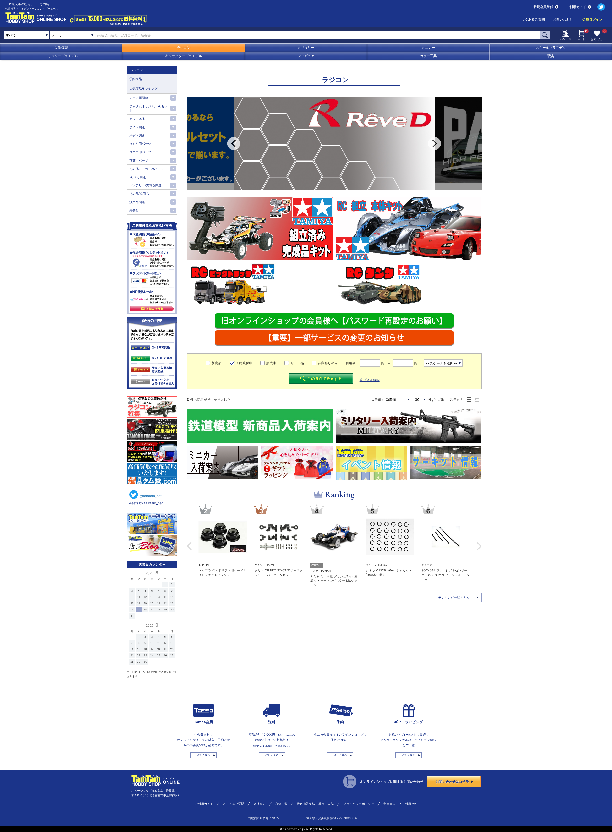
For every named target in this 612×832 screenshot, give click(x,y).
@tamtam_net (151, 496)
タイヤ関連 (137, 127)
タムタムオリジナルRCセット (148, 108)
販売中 (271, 363)
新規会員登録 (543, 7)
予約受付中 (244, 363)
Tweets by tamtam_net (145, 503)
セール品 (297, 363)
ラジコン (183, 47)
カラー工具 (428, 56)
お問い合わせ (563, 19)
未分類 (134, 210)
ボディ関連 (137, 135)
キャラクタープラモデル (183, 56)
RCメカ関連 (137, 177)
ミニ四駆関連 (138, 98)
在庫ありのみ (328, 363)
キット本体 (137, 119)
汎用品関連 (137, 202)
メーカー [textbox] (58, 35)
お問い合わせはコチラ (452, 781)
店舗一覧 (281, 803)
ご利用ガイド (576, 7)
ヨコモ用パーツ (140, 152)
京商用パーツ (138, 160)
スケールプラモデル (551, 47)
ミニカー (428, 47)
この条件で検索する (324, 378)
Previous (233, 143)
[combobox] (72, 35)
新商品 (217, 363)
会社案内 (259, 803)
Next (434, 143)
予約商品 (135, 79)
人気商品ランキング (143, 89)
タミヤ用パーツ (140, 144)
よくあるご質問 (533, 19)
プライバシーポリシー (358, 803)
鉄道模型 (61, 47)
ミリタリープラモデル (61, 56)
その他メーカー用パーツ (146, 169)
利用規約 (411, 803)
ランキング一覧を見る (453, 597)
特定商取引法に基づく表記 (315, 803)
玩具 (550, 56)
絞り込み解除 (370, 380)
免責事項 (389, 803)
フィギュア (306, 56)
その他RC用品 (139, 194)
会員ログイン (592, 19)
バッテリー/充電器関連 (145, 185)
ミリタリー (306, 47)
